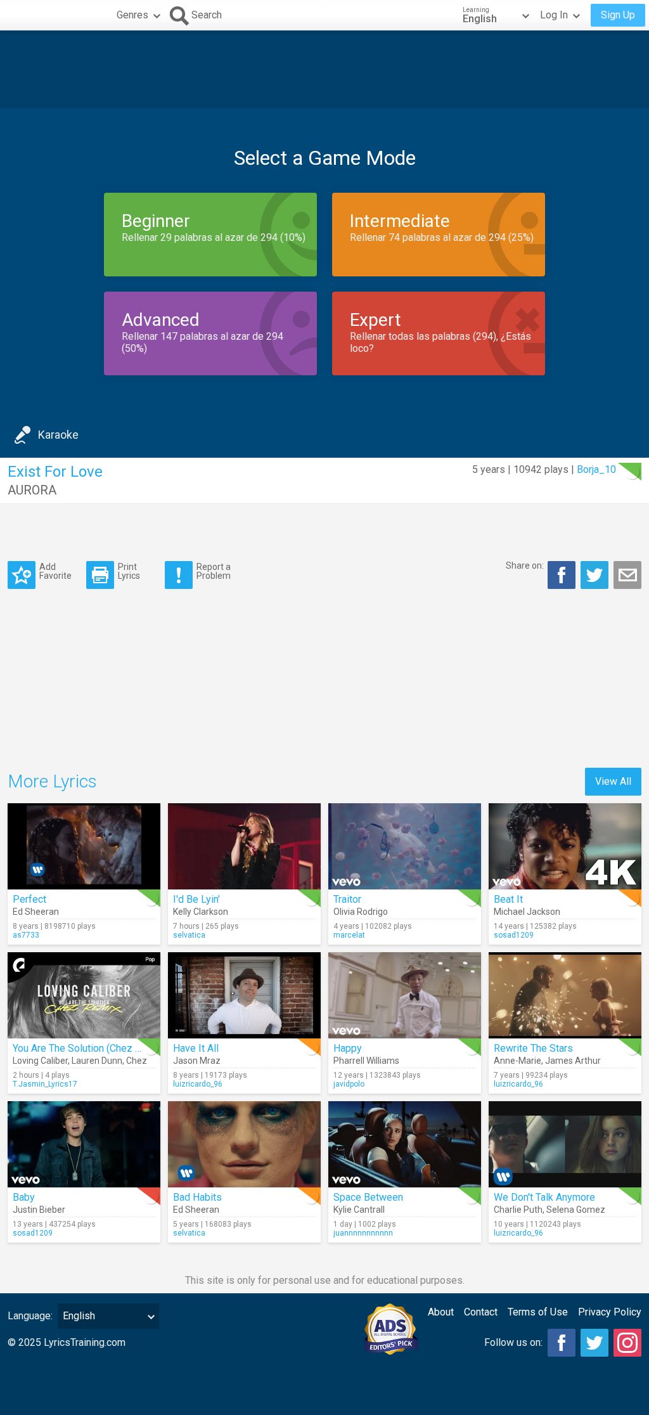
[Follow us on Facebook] (561, 1343)
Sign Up (618, 15)
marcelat (349, 935)
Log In (554, 15)
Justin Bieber (39, 1210)
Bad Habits (197, 1197)
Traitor (347, 899)
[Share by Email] (627, 575)
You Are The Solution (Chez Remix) (89, 1048)
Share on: (525, 565)
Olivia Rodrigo (360, 912)
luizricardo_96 (197, 1084)
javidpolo (348, 1084)
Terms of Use (538, 1312)
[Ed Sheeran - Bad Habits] (244, 1144)
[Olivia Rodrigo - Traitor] (404, 846)
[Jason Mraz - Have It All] (244, 995)
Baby (24, 1197)
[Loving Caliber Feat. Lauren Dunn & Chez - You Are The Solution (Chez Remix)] (84, 995)
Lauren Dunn (97, 1061)
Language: (30, 1316)
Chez (136, 1061)
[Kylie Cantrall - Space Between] (404, 1144)
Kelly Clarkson (200, 912)
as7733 (26, 935)
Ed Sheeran (36, 912)
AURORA (32, 490)
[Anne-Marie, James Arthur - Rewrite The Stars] (565, 995)
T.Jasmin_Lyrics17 (45, 1084)
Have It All (196, 1048)
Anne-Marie (517, 1061)
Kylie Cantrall (359, 1210)
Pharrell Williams (366, 1061)
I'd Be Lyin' (196, 899)
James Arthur (573, 1061)
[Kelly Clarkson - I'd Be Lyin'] (244, 846)
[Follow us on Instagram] (627, 1343)
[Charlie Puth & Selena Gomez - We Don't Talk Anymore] (565, 1144)
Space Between (368, 1197)
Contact (481, 1312)
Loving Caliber (40, 1061)
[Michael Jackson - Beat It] (565, 846)
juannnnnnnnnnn (363, 1233)
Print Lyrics (129, 571)
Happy (347, 1048)
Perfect (29, 899)
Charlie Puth (518, 1210)
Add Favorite (55, 571)
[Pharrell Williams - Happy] (404, 995)
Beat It (508, 899)
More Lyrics (52, 781)
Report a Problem (213, 571)
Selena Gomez (575, 1210)
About (441, 1312)
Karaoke (58, 434)
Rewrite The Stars (533, 1048)
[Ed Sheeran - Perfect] (84, 846)
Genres (132, 15)
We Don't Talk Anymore (544, 1197)
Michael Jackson (527, 912)
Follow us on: (513, 1342)
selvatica (189, 935)
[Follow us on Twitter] (594, 1343)
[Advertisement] (324, 69)
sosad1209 (514, 935)
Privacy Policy (609, 1312)
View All (613, 781)
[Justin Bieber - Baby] (84, 1144)
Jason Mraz (197, 1061)
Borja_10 (596, 469)
